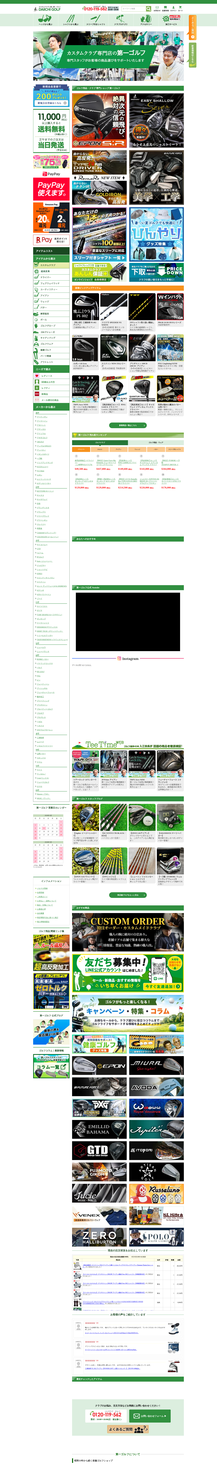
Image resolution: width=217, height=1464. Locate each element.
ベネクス (40, 726)
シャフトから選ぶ (70, 24)
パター (156, 449)
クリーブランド (43, 516)
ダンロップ (41, 619)
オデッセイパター (44, 483)
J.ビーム (40, 553)
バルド (39, 668)
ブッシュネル (42, 688)
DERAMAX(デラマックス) (47, 627)
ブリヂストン (42, 705)
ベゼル (39, 722)
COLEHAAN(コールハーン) (47, 537)
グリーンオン (42, 520)
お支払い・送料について (46, 901)
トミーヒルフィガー (45, 635)
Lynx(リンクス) (43, 778)
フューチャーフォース (46, 692)
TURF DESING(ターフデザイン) (49, 615)
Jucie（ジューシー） (45, 561)
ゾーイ (39, 599)
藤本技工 (40, 697)
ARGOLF (40, 442)
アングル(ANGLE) (44, 446)
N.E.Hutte (40, 471)
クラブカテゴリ (121, 24)
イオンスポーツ (43, 454)
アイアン (118, 449)
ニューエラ (41, 647)
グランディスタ (43, 508)
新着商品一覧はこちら (128, 425)
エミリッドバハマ (44, 479)
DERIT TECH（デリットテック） (50, 631)
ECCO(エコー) (42, 467)
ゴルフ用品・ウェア (156, 442)
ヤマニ (39, 762)
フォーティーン (43, 684)
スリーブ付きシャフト (95, 24)
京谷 (38, 504)
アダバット (41, 425)
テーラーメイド (43, 623)
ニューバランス (43, 652)
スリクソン (41, 582)
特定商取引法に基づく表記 (47, 918)
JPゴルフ (40, 557)
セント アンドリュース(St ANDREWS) (52, 586)
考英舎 (39, 528)
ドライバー (81, 449)
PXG (38, 676)
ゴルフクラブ (100, 442)
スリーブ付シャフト (175, 449)
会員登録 (40, 892)
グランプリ (41, 512)
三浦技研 (40, 738)
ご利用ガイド (42, 897)
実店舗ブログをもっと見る (128, 895)
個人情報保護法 (43, 922)
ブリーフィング (43, 701)
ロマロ (39, 786)
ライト (39, 770)
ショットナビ (42, 570)
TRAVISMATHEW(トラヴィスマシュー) (52, 640)
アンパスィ (41, 450)
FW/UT (100, 449)
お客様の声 (41, 909)
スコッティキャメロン (46, 578)
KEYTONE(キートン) (45, 491)
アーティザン (42, 417)
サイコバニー (42, 545)
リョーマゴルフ (43, 782)
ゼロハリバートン (44, 594)
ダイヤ (39, 610)
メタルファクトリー (45, 746)
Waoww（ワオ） (43, 794)
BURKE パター (43, 659)
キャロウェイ (42, 499)
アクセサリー (146, 24)
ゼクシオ (40, 590)
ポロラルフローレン (45, 730)
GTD (39, 549)
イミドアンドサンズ (45, 463)
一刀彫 (39, 458)
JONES (39, 574)
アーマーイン (42, 421)
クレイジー (41, 524)
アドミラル (41, 434)
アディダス (41, 429)
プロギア (40, 713)
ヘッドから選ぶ (45, 24)
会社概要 (40, 913)
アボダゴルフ (42, 438)
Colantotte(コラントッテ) (46, 533)
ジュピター (41, 565)
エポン (39, 475)
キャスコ (40, 495)
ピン (38, 680)
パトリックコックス (45, 663)
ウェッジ (137, 449)
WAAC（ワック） (44, 798)
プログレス (41, 717)
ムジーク (40, 742)
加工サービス (171, 24)
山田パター (41, 754)
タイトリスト (42, 606)
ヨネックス (41, 758)
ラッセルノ (41, 774)
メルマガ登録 (42, 888)
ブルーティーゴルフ (45, 709)
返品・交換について (45, 905)
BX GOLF (40, 672)
